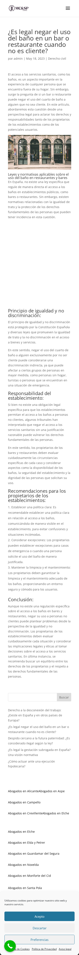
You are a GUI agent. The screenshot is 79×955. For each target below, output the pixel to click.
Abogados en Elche (55, 813)
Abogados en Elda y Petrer (26, 843)
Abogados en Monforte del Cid (29, 876)
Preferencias (39, 940)
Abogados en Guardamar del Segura (33, 853)
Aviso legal (65, 949)
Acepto (39, 916)
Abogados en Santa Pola (25, 888)
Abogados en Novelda (23, 865)
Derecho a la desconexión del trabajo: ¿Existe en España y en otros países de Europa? (35, 715)
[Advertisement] (39, 265)
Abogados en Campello (24, 802)
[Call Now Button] (10, 946)
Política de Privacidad (44, 949)
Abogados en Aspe (52, 791)
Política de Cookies (19, 949)
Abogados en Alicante (23, 791)
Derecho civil (57, 58)
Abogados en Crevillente (25, 813)
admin (18, 58)
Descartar (40, 928)
